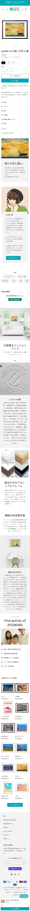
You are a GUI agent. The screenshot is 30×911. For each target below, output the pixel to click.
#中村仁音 (5, 281)
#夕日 (14, 281)
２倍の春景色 (4, 776)
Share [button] (4, 128)
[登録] (24, 863)
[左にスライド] (11, 46)
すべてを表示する (15, 805)
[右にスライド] (18, 46)
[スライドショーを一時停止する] (28, 361)
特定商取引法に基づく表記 (20, 892)
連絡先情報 (16, 894)
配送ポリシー (9, 892)
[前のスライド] (10, 361)
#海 (21, 281)
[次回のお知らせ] (27, 3)
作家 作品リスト (13, 258)
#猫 (27, 281)
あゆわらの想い (8, 845)
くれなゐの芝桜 (5, 716)
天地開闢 (17, 696)
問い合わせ (6, 835)
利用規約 (26, 889)
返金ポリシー (7, 889)
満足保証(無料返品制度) (9, 820)
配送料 (5, 57)
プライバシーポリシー (17, 889)
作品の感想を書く (15, 299)
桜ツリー (3, 696)
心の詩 (16, 796)
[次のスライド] (20, 361)
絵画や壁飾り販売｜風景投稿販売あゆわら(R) (17, 887)
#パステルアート (9, 276)
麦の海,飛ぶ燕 (4, 796)
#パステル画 (22, 276)
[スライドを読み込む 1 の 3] (13, 361)
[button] (3, 9)
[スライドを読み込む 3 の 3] (17, 361)
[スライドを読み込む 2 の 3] (15, 361)
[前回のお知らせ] (3, 3)
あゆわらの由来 (7, 831)
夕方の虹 (17, 776)
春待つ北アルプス (19, 736)
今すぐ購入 (15, 80)
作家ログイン (7, 838)
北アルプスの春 (5, 756)
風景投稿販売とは (8, 824)
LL (14, 63)
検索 (4, 816)
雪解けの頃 (17, 756)
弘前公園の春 (18, 716)
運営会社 (5, 827)
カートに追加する (15, 908)
